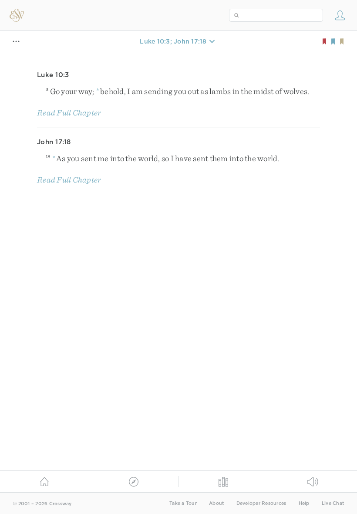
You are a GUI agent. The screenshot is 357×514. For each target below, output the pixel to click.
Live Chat (333, 503)
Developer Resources (261, 503)
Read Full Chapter (69, 113)
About (216, 503)
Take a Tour (183, 503)
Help (304, 503)
